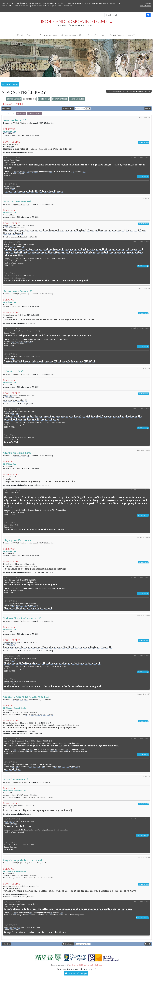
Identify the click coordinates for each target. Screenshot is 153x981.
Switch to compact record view (116, 91)
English (35, 171)
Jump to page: (80, 108)
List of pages (68, 108)
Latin (14, 749)
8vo (63, 423)
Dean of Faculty (47, 714)
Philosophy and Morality (35, 725)
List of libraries (11, 84)
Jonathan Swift (8, 395)
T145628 (12, 593)
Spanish (22, 171)
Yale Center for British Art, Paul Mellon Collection (85, 965)
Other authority (141, 835)
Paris (30, 912)
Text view (10, 113)
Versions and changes (77, 973)
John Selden (8, 225)
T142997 (12, 265)
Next (147, 108)
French (15, 171)
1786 (53, 510)
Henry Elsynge (9, 564)
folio (64, 259)
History (12, 228)
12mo (83, 171)
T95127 (11, 346)
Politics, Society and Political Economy (23, 566)
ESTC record (142, 176)
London (31, 259)
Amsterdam (32, 830)
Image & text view (35, 113)
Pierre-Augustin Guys (11, 886)
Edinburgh (32, 339)
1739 (53, 259)
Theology (12, 808)
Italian (29, 171)
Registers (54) (29, 99)
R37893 (12, 671)
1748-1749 (53, 749)
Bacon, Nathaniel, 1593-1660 (21, 261)
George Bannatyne (10, 315)
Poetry (11, 317)
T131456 (12, 514)
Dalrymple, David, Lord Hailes (22, 341)
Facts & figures (77, 99)
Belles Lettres (14, 398)
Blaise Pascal (8, 806)
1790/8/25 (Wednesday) (21, 123)
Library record (143, 142)
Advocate (32, 714)
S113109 (12, 176)
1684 (56, 830)
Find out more (145, 6)
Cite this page (131, 91)
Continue (147, 3)
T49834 (12, 427)
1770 (55, 339)
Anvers (50, 171)
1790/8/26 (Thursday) (20, 700)
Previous (7, 108)
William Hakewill (9, 642)
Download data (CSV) (144, 91)
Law (22, 228)
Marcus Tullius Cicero (11, 723)
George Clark (8, 477)
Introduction (14, 99)
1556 (72, 171)
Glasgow (29, 749)
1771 (50, 912)
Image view (21, 113)
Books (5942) (44, 99)
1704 (53, 423)
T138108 (12, 754)
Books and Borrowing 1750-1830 (76, 21)
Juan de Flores (8, 144)
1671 (53, 667)
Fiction (11, 146)
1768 (53, 588)
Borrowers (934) (59, 99)
